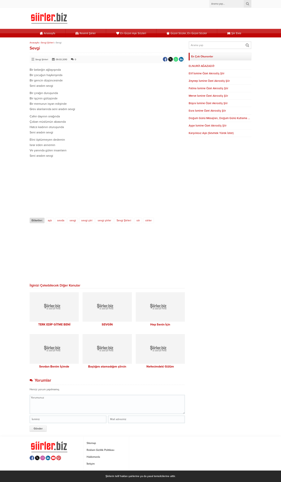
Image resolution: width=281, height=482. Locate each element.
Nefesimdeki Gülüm (160, 366)
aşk (50, 220)
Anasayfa (34, 42)
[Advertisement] (107, 187)
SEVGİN (107, 324)
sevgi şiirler (104, 220)
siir (138, 220)
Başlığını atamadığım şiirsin (107, 366)
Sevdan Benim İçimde (54, 366)
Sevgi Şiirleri (47, 42)
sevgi (73, 220)
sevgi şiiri (86, 220)
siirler (148, 220)
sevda (60, 220)
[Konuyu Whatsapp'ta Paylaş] (176, 59)
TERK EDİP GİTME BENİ (54, 324)
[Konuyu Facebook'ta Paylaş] (165, 59)
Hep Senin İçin (160, 324)
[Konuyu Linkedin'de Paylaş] (181, 59)
